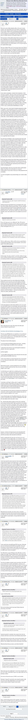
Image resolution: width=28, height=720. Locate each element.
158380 (25, 454)
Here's (6, 540)
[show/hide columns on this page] (27, 13)
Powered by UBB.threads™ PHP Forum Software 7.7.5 (14, 719)
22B (13, 189)
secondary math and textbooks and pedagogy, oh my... (12, 331)
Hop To (4, 706)
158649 (25, 521)
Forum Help (12, 717)
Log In (26, 9)
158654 (25, 648)
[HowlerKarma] (2, 322)
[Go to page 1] (14, 19)
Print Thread (3, 18)
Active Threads (18, 13)
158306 (25, 21)
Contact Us (7, 717)
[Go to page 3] (27, 19)
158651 (25, 581)
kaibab (13, 581)
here (19, 208)
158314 (25, 189)
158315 (25, 318)
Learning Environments (7, 10)
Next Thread (20, 16)
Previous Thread (7, 16)
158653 (25, 612)
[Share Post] (22, 21)
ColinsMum (12, 21)
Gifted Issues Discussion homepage (7, 9)
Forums (16, 9)
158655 (25, 687)
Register (21, 9)
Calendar (12, 13)
